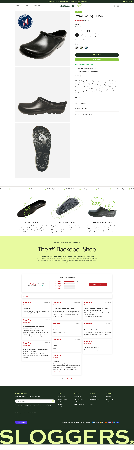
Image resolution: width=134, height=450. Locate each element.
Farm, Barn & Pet (78, 399)
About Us (108, 397)
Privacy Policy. (47, 405)
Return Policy (93, 402)
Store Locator (110, 399)
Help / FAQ (93, 397)
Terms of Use (37, 405)
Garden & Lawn (78, 397)
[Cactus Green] (81, 47)
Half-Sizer (61, 407)
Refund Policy (75, 422)
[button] (118, 6)
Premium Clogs (62, 399)
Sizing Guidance (94, 399)
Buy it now (97, 59)
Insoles (60, 404)
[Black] (77, 47)
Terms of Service (85, 422)
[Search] (114, 6)
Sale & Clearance (79, 404)
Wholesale (109, 402)
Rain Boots (61, 402)
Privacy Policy (66, 422)
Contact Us (93, 404)
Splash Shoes (61, 397)
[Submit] (53, 401)
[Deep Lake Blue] (86, 47)
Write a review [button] (97, 285)
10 (96, 35)
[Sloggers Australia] (67, 6)
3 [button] (67, 378)
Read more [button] (56, 371)
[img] (27, 302)
